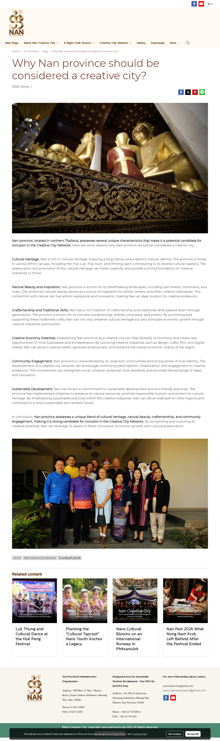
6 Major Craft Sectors (78, 43)
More (173, 43)
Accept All (193, 733)
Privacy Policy (119, 733)
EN (211, 4)
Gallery (141, 43)
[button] (188, 42)
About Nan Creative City (40, 43)
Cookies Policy (140, 733)
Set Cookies (174, 733)
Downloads (158, 43)
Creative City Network (114, 43)
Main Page (11, 43)
